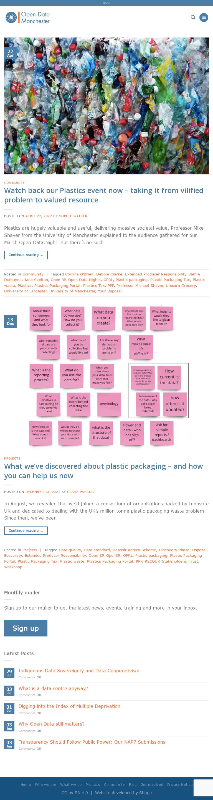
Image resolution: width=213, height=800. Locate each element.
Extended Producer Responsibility (155, 274)
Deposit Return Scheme (134, 550)
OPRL (108, 279)
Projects (12, 458)
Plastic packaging (132, 279)
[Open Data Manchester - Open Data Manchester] (27, 17)
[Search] (193, 17)
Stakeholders (174, 561)
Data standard (97, 550)
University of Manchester (72, 291)
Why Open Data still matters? (52, 723)
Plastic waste (72, 561)
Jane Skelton (36, 279)
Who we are (45, 785)
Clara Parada (80, 491)
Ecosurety (13, 555)
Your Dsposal (110, 291)
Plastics (25, 285)
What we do (71, 785)
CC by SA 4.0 (75, 792)
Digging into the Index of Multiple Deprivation (69, 706)
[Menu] (203, 17)
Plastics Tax (94, 285)
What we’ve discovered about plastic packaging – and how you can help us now (103, 470)
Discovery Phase (174, 550)
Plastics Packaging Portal (57, 285)
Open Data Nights (84, 279)
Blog (132, 785)
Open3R (113, 555)
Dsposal (199, 550)
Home (26, 785)
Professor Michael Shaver (139, 285)
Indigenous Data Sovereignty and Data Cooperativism (79, 670)
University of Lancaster (25, 291)
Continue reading (26, 255)
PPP (111, 285)
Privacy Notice (180, 785)
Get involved (152, 785)
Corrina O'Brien (79, 274)
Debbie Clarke (109, 274)
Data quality (70, 550)
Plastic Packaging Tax (170, 279)
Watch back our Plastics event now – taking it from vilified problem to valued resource (104, 194)
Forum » (106, 2)
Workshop (13, 567)
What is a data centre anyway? (53, 688)
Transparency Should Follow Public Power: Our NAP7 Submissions (94, 741)
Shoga (145, 792)
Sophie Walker (73, 216)
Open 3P (58, 279)
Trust (193, 561)
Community (14, 182)
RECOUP (152, 561)
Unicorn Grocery (181, 285)
